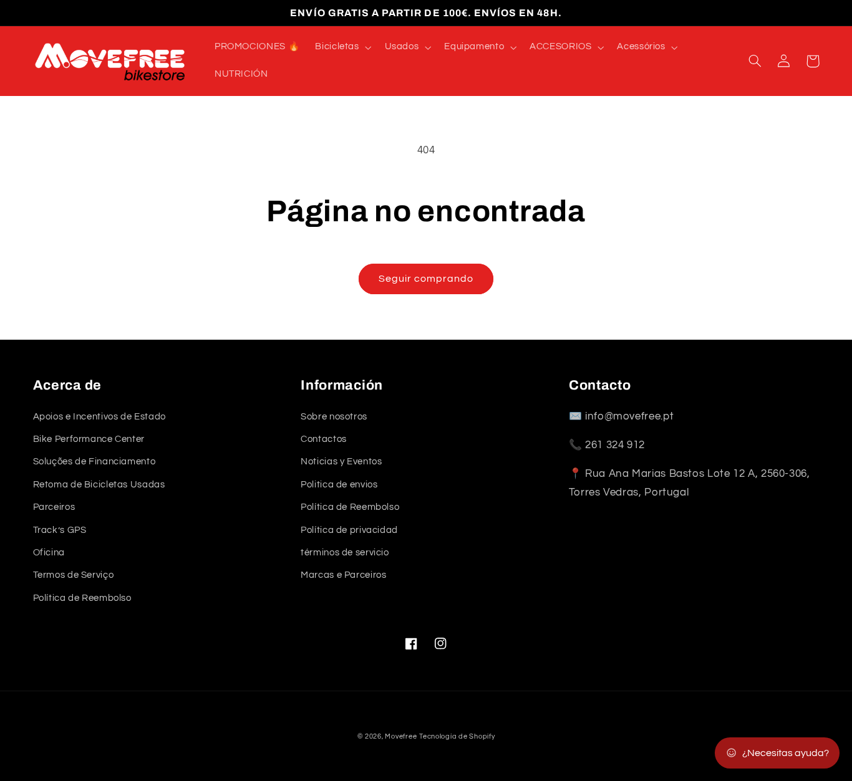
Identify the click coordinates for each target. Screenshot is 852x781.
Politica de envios (339, 484)
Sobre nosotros (334, 416)
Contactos (324, 439)
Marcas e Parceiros (343, 575)
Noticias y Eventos (341, 461)
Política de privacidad (349, 530)
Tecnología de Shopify (457, 736)
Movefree (401, 736)
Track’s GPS (60, 530)
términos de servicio (345, 552)
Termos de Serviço (73, 575)
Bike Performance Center (89, 439)
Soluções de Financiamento (94, 461)
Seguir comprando (426, 279)
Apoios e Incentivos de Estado (99, 416)
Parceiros (54, 507)
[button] (342, 47)
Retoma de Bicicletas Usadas (99, 484)
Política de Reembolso (82, 598)
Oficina (49, 552)
